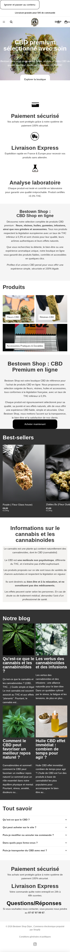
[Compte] (58, 22)
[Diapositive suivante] (63, 478)
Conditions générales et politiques (35, 937)
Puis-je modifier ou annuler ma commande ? (28, 835)
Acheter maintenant (35, 424)
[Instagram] (35, 944)
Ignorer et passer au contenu (19, 4)
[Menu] (4, 22)
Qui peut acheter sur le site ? (19, 827)
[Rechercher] (11, 22)
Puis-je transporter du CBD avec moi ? (25, 850)
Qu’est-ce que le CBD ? (16, 819)
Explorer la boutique (35, 79)
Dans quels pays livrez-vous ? (20, 842)
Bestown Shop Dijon (22, 926)
